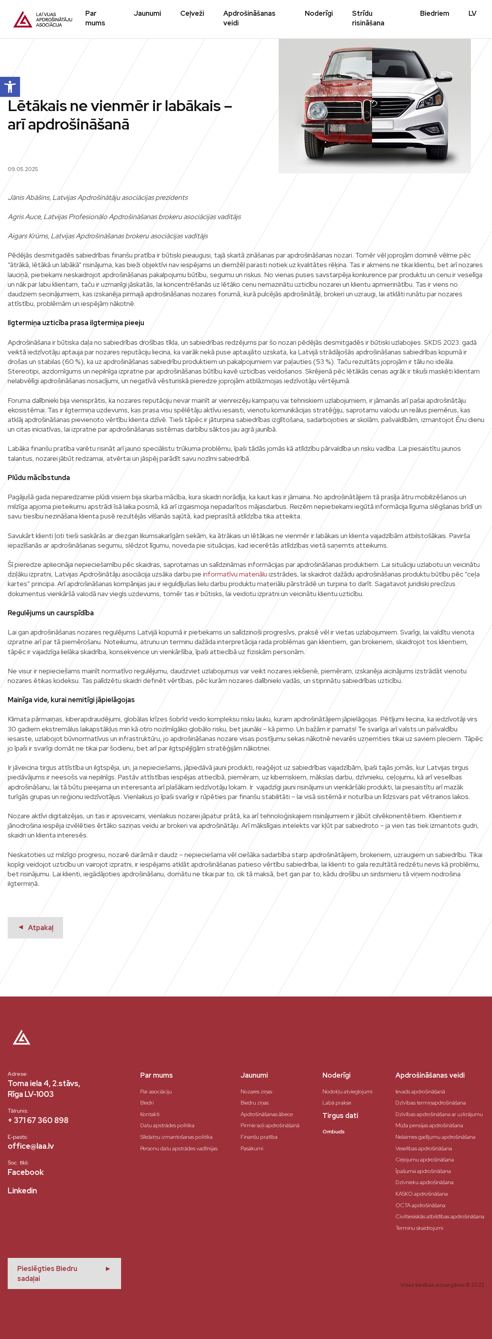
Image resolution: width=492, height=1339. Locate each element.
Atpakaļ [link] (35, 927)
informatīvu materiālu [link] (235, 574)
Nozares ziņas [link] (256, 1091)
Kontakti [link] (150, 1114)
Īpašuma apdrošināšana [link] (423, 1171)
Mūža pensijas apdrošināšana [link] (429, 1125)
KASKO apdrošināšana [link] (422, 1193)
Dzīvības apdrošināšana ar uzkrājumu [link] (439, 1114)
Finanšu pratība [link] (259, 1136)
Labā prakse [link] (336, 1102)
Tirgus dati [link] (340, 1115)
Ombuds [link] (333, 1131)
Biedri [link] (147, 1102)
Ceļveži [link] (192, 13)
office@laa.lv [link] (31, 1146)
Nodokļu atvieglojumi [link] (347, 1091)
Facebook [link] (26, 1172)
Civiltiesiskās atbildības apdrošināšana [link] (440, 1216)
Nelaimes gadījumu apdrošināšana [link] (435, 1136)
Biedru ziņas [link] (255, 1102)
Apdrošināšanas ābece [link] (267, 1114)
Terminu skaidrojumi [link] (419, 1227)
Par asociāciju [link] (156, 1091)
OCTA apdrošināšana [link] (420, 1205)
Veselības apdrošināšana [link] (424, 1148)
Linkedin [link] (22, 1191)
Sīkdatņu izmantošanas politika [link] (176, 1136)
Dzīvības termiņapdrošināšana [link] (431, 1102)
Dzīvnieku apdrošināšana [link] (425, 1182)
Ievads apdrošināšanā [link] (420, 1091)
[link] (10, 87)
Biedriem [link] (434, 13)
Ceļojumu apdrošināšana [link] (425, 1159)
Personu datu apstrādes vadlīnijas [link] (179, 1148)
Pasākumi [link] (252, 1148)
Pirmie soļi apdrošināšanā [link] (270, 1125)
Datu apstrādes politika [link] (167, 1125)
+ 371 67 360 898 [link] (38, 1120)
